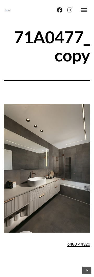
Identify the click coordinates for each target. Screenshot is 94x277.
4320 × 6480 (78, 243)
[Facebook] (59, 10)
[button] (84, 10)
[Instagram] (70, 10)
